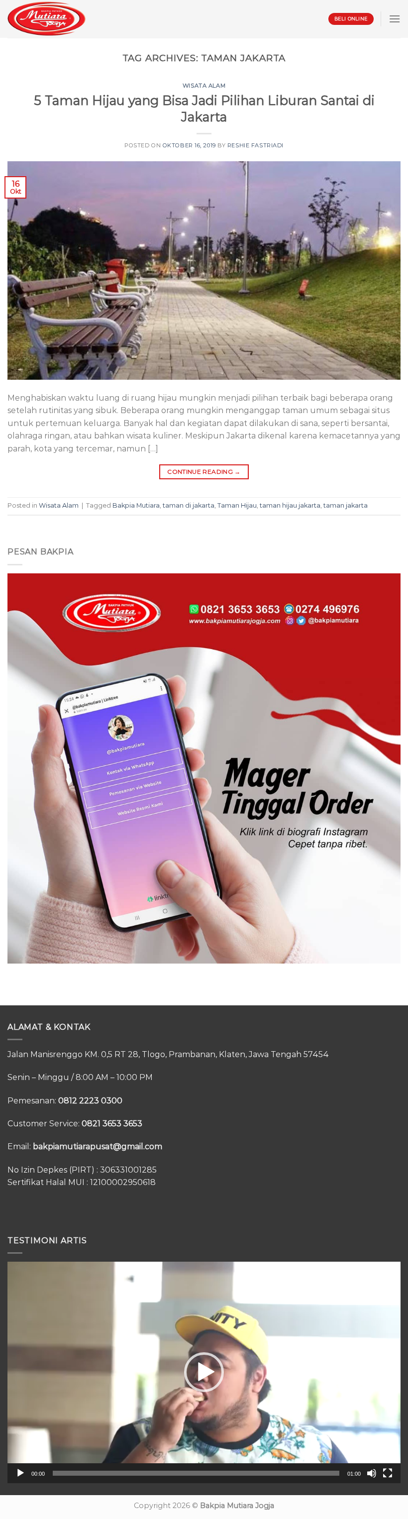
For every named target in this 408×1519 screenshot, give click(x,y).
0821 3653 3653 (112, 1123)
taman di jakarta (188, 505)
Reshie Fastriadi (255, 145)
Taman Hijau (237, 505)
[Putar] (20, 1473)
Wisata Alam (204, 85)
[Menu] (395, 18)
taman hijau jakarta (290, 505)
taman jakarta (345, 505)
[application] (204, 1372)
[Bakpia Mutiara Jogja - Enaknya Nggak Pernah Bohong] (46, 18)
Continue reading (204, 471)
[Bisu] (372, 1473)
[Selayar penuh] (388, 1473)
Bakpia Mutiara (136, 505)
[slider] (196, 1473)
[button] (204, 1372)
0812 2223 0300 (90, 1100)
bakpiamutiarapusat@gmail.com (97, 1146)
